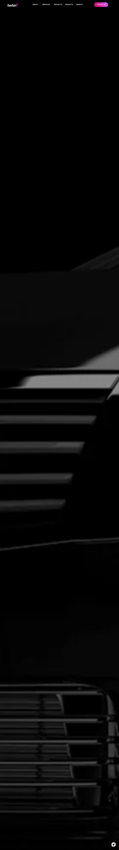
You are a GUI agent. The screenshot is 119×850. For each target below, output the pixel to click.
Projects (58, 4)
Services (46, 4)
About (35, 4)
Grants (79, 4)
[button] (101, 4)
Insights (69, 4)
